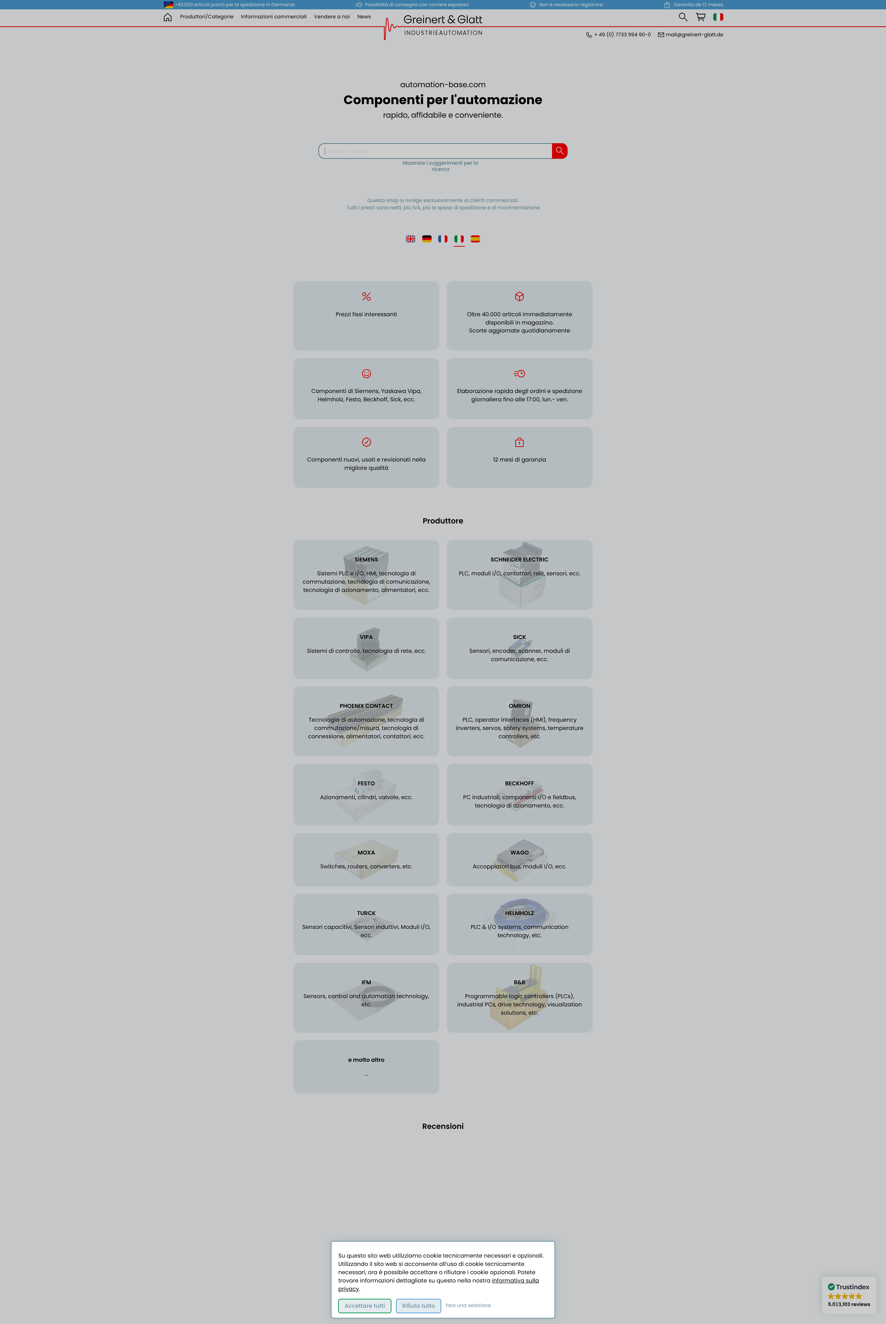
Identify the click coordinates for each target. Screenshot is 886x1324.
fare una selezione (468, 1305)
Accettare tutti (365, 1306)
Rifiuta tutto (418, 1306)
